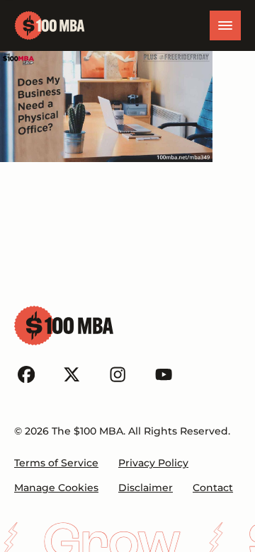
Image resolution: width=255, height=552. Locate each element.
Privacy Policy (153, 462)
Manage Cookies (56, 487)
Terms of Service (56, 462)
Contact (213, 487)
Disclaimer (145, 487)
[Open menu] (225, 25)
